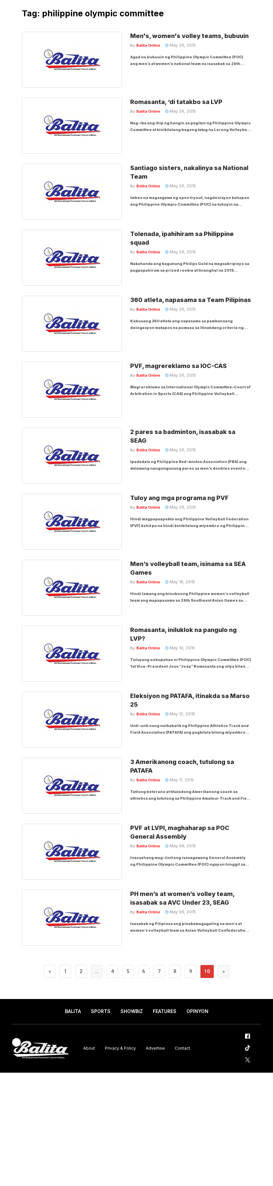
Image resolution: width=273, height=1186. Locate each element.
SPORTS (101, 1011)
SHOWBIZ (132, 1011)
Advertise (155, 1048)
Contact (182, 1048)
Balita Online (148, 45)
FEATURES (164, 1011)
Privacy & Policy (120, 1048)
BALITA (73, 1011)
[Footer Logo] (40, 1048)
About (89, 1048)
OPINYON (197, 1011)
